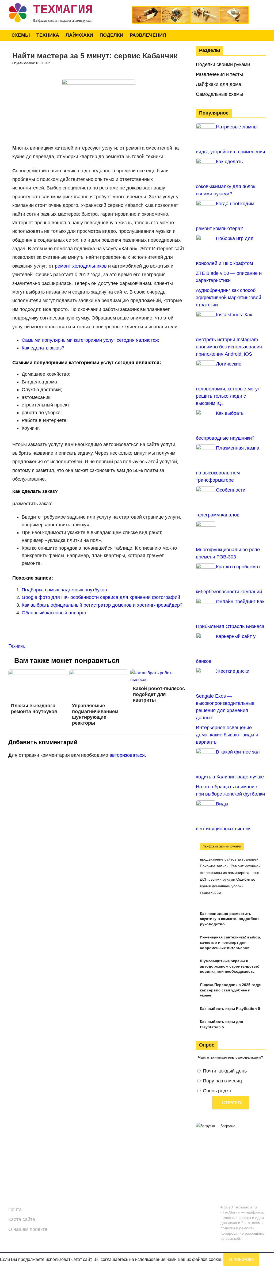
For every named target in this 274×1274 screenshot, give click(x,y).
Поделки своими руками (223, 64)
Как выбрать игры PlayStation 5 (230, 1008)
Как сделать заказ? (43, 348)
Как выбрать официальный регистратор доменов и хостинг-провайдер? (102, 605)
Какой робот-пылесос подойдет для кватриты (159, 694)
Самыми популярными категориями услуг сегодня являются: (90, 340)
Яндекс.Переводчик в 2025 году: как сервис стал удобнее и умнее (230, 990)
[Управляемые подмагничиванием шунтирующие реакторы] (98, 673)
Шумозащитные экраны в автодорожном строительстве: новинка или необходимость (229, 966)
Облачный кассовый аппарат (54, 612)
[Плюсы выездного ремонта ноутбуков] (37, 673)
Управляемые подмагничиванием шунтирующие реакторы (95, 714)
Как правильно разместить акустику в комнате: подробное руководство (230, 918)
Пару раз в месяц (222, 1080)
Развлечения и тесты (219, 74)
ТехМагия (63, 10)
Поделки (111, 35)
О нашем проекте (27, 1229)
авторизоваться (127, 755)
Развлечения (148, 35)
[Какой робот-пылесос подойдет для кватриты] (159, 673)
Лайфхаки (79, 35)
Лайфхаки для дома (218, 84)
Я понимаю (241, 1259)
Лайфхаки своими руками (222, 846)
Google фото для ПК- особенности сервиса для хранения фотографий (101, 597)
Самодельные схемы (219, 94)
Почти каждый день (225, 1071)
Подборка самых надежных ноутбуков (64, 589)
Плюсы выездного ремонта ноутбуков (34, 708)
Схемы (21, 35)
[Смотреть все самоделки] (190, 8)
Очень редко (217, 1090)
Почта (15, 1209)
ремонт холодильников (81, 266)
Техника (47, 35)
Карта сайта (21, 1219)
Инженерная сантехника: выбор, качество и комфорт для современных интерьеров (230, 942)
